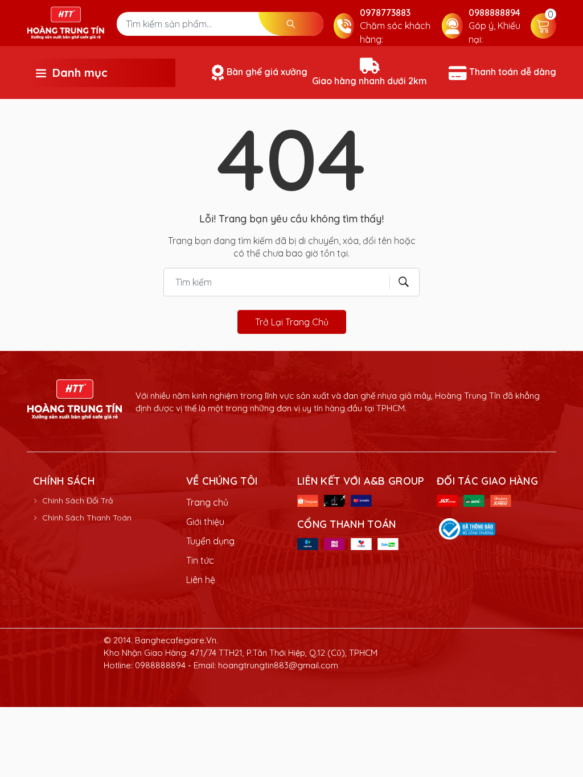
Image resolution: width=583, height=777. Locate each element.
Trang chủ (207, 502)
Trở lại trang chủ (292, 322)
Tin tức (200, 560)
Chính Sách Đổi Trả (77, 500)
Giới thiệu (205, 521)
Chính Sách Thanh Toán (87, 518)
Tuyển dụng (210, 541)
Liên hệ (200, 579)
